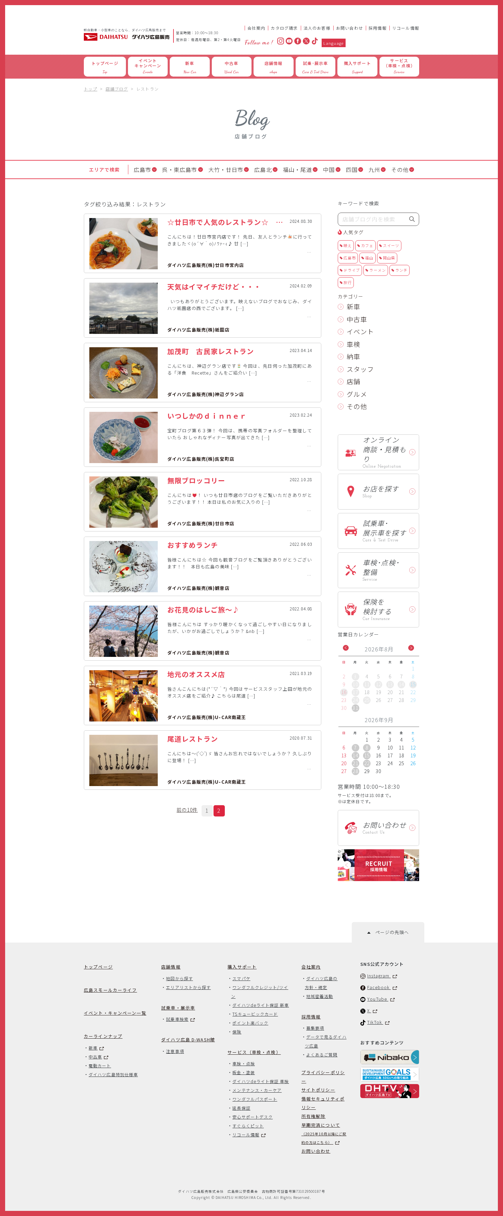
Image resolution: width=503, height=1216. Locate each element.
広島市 (142, 169)
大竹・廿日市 (226, 169)
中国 (329, 169)
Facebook (379, 987)
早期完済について (324, 1133)
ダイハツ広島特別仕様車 (113, 1074)
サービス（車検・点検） (254, 1052)
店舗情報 (171, 966)
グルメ (357, 393)
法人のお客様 (317, 28)
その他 (400, 169)
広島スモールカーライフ (110, 990)
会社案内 (256, 28)
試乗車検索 (177, 1019)
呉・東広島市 (179, 169)
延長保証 (241, 1108)
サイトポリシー (318, 1089)
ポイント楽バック (250, 1023)
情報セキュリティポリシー (323, 1102)
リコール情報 (405, 28)
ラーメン (377, 270)
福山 (369, 257)
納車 (353, 356)
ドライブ (352, 270)
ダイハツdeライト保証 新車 (260, 1005)
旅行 (348, 282)
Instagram (379, 975)
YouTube (377, 999)
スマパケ (241, 978)
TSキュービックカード (255, 1014)
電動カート (100, 1065)
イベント (360, 331)
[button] (346, 648)
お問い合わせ (349, 28)
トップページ (98, 966)
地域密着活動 (319, 996)
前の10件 (187, 809)
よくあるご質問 (322, 1054)
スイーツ (391, 245)
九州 (374, 169)
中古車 (357, 319)
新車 (353, 306)
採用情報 (378, 28)
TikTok (375, 1022)
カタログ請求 (284, 28)
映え (348, 245)
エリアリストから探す (188, 987)
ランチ (401, 270)
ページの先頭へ (390, 932)
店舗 (353, 381)
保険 (236, 1032)
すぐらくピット (248, 1126)
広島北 (263, 169)
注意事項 (175, 1051)
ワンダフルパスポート (254, 1099)
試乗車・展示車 (178, 1007)
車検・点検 (243, 1063)
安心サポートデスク (252, 1117)
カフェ (367, 245)
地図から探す (179, 978)
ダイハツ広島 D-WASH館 (188, 1039)
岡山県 (389, 257)
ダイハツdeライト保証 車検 (260, 1081)
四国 (352, 169)
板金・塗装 (243, 1072)
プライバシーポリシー (323, 1076)
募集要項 (315, 1028)
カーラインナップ (103, 1036)
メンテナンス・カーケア (257, 1090)
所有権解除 (313, 1116)
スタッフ (360, 369)
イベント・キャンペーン (115, 1013)
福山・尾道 (297, 169)
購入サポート (242, 966)
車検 (353, 344)
